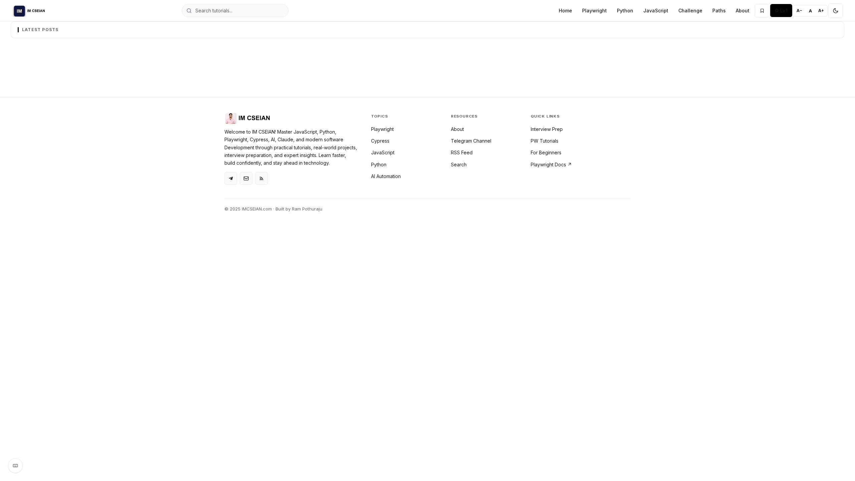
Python (625, 10)
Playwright (594, 10)
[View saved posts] (762, 10)
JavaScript (655, 10)
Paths (719, 10)
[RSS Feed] (261, 178)
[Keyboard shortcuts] (15, 465)
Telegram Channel (471, 141)
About (742, 10)
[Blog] (246, 178)
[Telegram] (230, 178)
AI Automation (386, 176)
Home (565, 10)
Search (459, 164)
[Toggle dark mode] (835, 10)
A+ (821, 10)
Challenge (690, 10)
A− (799, 10)
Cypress (380, 141)
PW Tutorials (544, 141)
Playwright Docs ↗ (551, 164)
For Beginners (546, 152)
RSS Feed (462, 152)
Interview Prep (547, 129)
